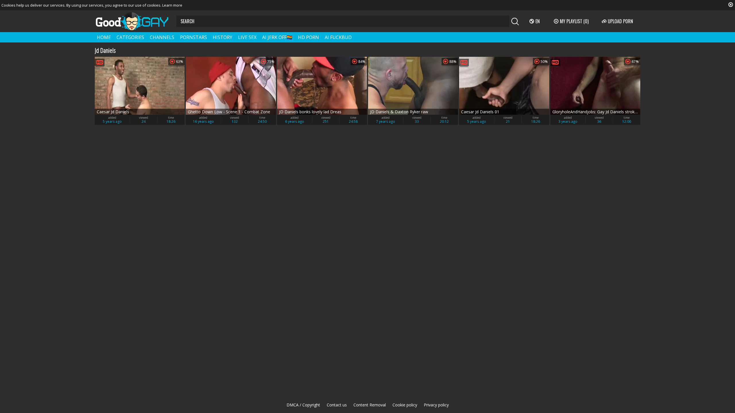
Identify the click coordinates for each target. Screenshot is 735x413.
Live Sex (247, 37)
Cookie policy (404, 405)
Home (104, 37)
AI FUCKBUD (338, 37)
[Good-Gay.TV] (135, 21)
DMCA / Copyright (303, 405)
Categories (130, 37)
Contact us (337, 405)
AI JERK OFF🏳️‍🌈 (277, 37)
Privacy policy (436, 405)
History (222, 37)
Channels (162, 37)
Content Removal (369, 405)
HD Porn (308, 37)
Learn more (172, 5)
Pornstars (193, 37)
